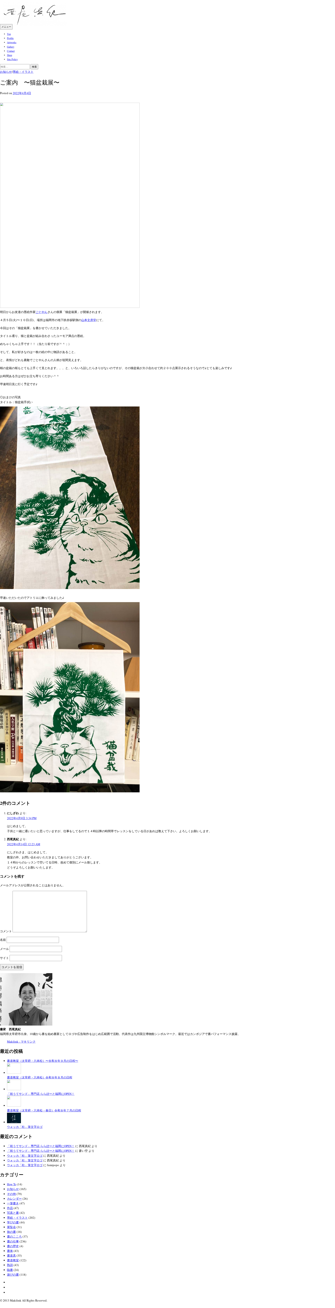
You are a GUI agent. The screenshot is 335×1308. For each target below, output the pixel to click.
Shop (9, 55)
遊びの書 (13, 1275)
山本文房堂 (88, 320)
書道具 (11, 1256)
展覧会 (11, 1227)
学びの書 (13, 1222)
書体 (10, 1251)
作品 (10, 1208)
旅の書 (11, 1232)
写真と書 (13, 1213)
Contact (11, 51)
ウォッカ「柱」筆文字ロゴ (25, 1156)
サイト (4, 958)
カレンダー (14, 1199)
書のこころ (14, 1236)
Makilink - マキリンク (21, 1042)
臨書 (10, 1270)
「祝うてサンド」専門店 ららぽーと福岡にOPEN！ (41, 1146)
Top (9, 34)
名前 (3, 940)
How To (11, 1184)
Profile (10, 38)
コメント (6, 931)
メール (4, 949)
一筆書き (13, 1203)
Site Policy (12, 59)
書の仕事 (13, 1241)
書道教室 (13, 1260)
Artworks (11, 42)
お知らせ (6, 72)
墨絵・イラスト (23, 72)
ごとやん (41, 312)
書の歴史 (13, 1246)
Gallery (10, 46)
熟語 (10, 1265)
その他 (11, 1194)
